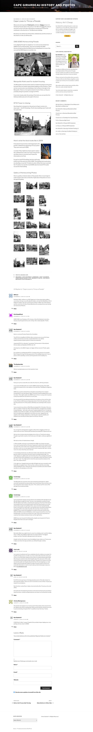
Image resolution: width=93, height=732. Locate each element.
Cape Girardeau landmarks (30, 276)
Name (16, 664)
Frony (42, 25)
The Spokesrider (18, 364)
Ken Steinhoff (31, 19)
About (14, 728)
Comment (17, 639)
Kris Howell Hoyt (18, 314)
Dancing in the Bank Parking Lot (71, 128)
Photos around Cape (22, 274)
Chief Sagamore (44, 276)
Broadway (19, 276)
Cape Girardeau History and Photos (44, 5)
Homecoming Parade (22, 278)
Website (16, 680)
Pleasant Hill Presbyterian (70, 123)
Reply (15, 308)
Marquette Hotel (37, 278)
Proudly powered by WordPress (24, 728)
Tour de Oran (63, 134)
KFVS (29, 278)
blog (43, 26)
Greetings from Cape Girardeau (70, 117)
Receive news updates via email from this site (28, 692)
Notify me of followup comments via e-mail (25, 661)
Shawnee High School (65, 120)
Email (16, 672)
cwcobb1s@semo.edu (22, 566)
